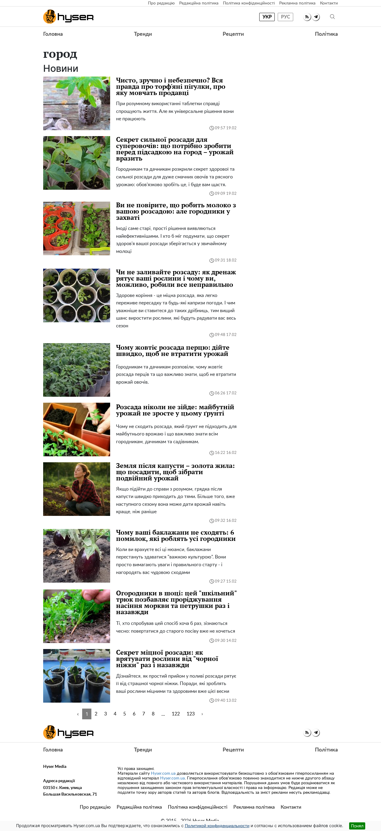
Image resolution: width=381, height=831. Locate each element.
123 (191, 714)
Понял (357, 825)
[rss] (307, 17)
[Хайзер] (68, 17)
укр (267, 17)
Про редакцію (161, 3)
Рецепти (233, 34)
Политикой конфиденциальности (217, 826)
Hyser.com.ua (163, 773)
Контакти (329, 3)
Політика (326, 34)
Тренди (143, 34)
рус (285, 17)
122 (176, 714)
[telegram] (315, 17)
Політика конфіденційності (249, 3)
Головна (53, 34)
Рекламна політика (297, 3)
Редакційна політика (198, 3)
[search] (332, 16)
